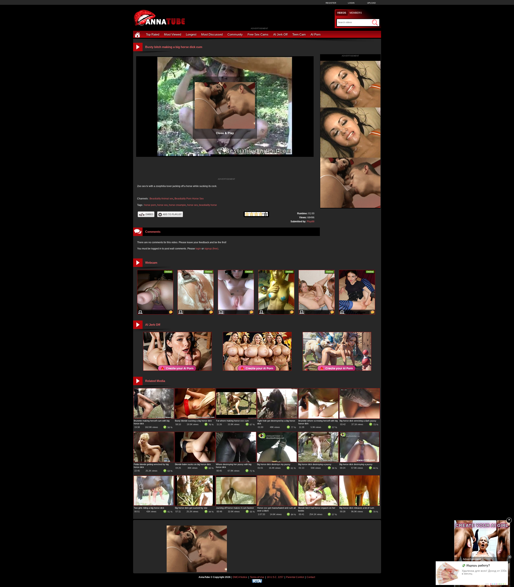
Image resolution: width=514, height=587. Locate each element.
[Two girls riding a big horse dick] (154, 504)
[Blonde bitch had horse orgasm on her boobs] (318, 504)
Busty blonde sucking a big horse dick (193, 421)
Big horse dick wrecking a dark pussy (358, 421)
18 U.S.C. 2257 (275, 577)
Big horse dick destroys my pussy (273, 464)
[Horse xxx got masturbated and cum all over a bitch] (277, 504)
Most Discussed (212, 34)
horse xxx (162, 205)
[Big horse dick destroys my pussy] (277, 461)
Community (235, 34)
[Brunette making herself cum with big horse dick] (154, 417)
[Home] (138, 34)
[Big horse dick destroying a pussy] (318, 461)
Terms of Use (257, 577)
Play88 (310, 221)
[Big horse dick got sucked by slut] (195, 504)
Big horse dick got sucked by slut (191, 508)
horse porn (150, 205)
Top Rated (152, 34)
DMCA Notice (240, 577)
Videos (341, 12)
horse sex (192, 205)
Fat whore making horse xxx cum (232, 421)
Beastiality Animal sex (161, 198)
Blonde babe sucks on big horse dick (193, 464)
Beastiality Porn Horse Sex (189, 198)
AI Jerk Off (280, 34)
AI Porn (315, 34)
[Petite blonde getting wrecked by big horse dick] (154, 461)
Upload (371, 3)
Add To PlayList (172, 214)
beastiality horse (208, 205)
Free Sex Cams (258, 34)
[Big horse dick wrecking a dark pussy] (360, 417)
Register (331, 3)
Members (356, 12)
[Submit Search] (375, 22)
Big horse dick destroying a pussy (314, 464)
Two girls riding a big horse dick (149, 508)
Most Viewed (172, 34)
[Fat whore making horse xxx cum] (236, 417)
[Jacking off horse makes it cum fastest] (236, 504)
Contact (311, 577)
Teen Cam (299, 34)
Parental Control (295, 577)
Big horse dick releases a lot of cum (356, 508)
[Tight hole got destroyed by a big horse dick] (277, 417)
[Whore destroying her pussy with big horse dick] (236, 461)
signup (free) (211, 248)
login (198, 248)
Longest (191, 34)
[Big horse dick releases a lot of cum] (359, 504)
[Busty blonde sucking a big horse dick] (195, 417)
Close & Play (225, 133)
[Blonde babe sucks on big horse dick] (195, 461)
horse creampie (177, 205)
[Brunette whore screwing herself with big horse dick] (318, 417)
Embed (149, 214)
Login (351, 3)
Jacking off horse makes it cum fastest (235, 508)
